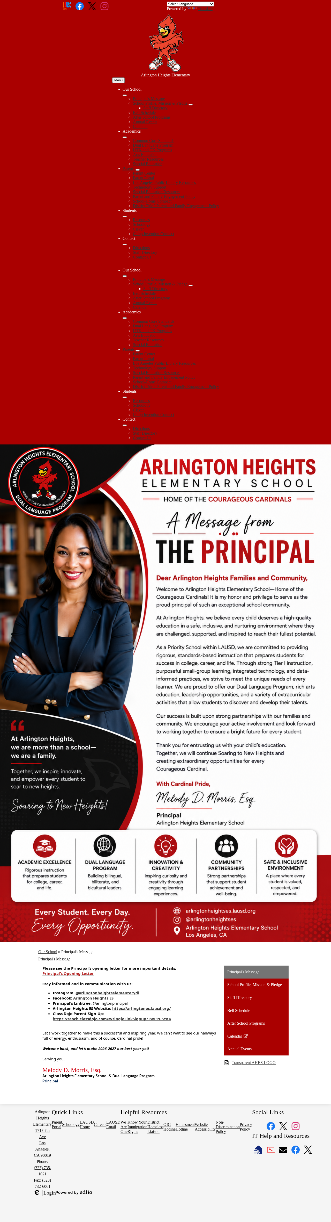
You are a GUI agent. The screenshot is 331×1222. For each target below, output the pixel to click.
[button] (125, 276)
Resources (141, 220)
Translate (205, 8)
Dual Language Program (153, 145)
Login (44, 1193)
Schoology (142, 224)
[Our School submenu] (125, 95)
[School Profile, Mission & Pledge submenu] (191, 104)
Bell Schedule (144, 112)
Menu (118, 80)
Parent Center (144, 173)
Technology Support (149, 187)
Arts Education (145, 154)
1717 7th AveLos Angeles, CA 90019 (42, 1143)
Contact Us (142, 257)
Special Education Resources (156, 192)
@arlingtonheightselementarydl (107, 992)
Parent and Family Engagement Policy (164, 196)
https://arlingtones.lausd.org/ (141, 1008)
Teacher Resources (148, 159)
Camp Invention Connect (153, 234)
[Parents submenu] (138, 170)
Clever (138, 229)
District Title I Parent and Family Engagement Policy (176, 206)
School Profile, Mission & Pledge (160, 103)
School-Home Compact (152, 201)
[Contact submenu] (125, 244)
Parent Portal (143, 178)
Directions (141, 248)
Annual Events (145, 122)
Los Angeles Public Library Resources (164, 182)
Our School (47, 952)
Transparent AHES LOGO (254, 1062)
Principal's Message (149, 98)
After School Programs (151, 117)
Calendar (140, 126)
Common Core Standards (153, 140)
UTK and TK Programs (152, 150)
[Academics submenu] (125, 137)
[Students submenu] (125, 216)
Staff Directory (155, 108)
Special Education (147, 164)
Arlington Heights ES (93, 998)
